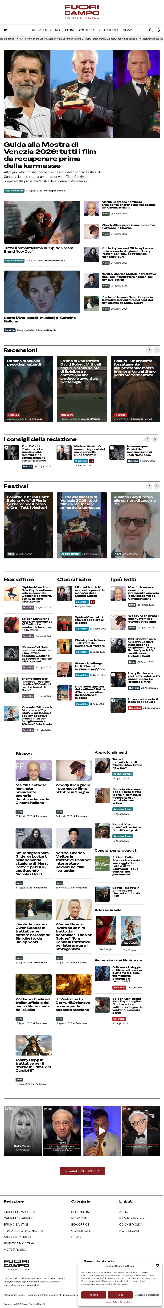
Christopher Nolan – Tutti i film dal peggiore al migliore (90, 643)
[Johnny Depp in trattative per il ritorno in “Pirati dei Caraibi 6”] (34, 1045)
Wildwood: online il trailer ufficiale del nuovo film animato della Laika (33, 1004)
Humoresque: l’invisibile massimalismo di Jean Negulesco (139, 450)
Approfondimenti (14, 190)
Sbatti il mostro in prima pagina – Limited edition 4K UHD (126, 892)
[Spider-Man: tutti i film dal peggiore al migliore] (64, 623)
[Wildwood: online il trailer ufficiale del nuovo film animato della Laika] (34, 984)
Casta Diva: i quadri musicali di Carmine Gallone (40, 319)
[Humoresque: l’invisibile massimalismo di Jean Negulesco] (117, 452)
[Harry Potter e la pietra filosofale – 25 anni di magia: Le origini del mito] (118, 679)
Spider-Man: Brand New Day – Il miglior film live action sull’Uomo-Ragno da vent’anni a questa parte (127, 1005)
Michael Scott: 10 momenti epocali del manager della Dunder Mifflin (89, 450)
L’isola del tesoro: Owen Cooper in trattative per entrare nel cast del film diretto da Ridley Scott (127, 300)
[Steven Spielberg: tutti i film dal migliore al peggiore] (64, 669)
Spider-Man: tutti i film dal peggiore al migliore (89, 620)
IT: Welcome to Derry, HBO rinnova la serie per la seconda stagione (73, 1004)
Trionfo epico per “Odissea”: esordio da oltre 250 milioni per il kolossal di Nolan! (36, 684)
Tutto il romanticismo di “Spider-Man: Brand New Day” (38, 249)
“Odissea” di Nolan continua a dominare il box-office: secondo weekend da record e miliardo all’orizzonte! (37, 654)
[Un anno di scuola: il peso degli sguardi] (28, 389)
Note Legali (129, 1230)
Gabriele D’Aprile (18, 1218)
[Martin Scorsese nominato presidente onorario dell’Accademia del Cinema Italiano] (91, 208)
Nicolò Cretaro (17, 1237)
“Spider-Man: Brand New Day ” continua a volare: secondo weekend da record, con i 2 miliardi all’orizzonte (37, 594)
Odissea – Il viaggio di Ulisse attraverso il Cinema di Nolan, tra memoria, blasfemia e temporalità (127, 974)
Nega (120, 1295)
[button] (157, 1266)
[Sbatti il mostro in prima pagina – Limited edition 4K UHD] (102, 894)
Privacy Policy (126, 1302)
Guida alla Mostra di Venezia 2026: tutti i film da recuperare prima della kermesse (50, 155)
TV (91, 460)
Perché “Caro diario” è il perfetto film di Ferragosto (126, 827)
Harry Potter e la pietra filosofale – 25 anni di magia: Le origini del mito (144, 677)
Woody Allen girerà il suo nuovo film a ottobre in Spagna (128, 226)
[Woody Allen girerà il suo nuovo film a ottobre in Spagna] (91, 231)
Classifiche (81, 460)
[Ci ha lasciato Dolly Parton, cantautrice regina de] (23, 1131)
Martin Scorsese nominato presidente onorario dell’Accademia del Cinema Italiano (129, 205)
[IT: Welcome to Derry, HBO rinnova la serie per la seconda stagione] (74, 984)
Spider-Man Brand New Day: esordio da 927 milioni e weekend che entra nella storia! (37, 624)
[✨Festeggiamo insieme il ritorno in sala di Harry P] (102, 1131)
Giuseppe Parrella (19, 1212)
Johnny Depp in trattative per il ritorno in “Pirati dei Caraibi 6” (33, 1065)
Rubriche (10, 330)
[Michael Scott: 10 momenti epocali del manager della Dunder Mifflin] (64, 452)
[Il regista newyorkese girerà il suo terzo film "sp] (141, 1131)
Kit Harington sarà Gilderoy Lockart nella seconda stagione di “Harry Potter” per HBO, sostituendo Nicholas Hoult (128, 252)
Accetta (94, 1295)
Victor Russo (15, 1249)
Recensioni (13, 415)
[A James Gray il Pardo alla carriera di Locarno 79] (135, 525)
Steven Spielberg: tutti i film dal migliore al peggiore (90, 666)
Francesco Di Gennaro (23, 1230)
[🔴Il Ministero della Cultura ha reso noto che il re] (62, 1131)
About (124, 1212)
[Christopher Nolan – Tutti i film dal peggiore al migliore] (64, 646)
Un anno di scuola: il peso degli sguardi (143, 700)
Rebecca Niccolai (19, 1243)
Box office (28, 607)
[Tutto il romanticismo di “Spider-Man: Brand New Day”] (42, 222)
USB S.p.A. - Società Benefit (30, 1304)
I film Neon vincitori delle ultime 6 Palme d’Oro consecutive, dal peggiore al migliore (90, 692)
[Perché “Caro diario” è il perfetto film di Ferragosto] (102, 830)
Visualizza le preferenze (147, 1295)
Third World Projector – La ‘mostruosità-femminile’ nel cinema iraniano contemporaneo (34, 453)
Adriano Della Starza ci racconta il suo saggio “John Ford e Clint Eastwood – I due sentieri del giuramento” (127, 866)
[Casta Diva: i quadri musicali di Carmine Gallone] (42, 292)
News (106, 213)
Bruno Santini (16, 1224)
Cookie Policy (112, 1302)
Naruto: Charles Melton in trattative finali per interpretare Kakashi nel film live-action (89, 38)
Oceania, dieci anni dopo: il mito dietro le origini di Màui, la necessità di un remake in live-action (126, 796)
